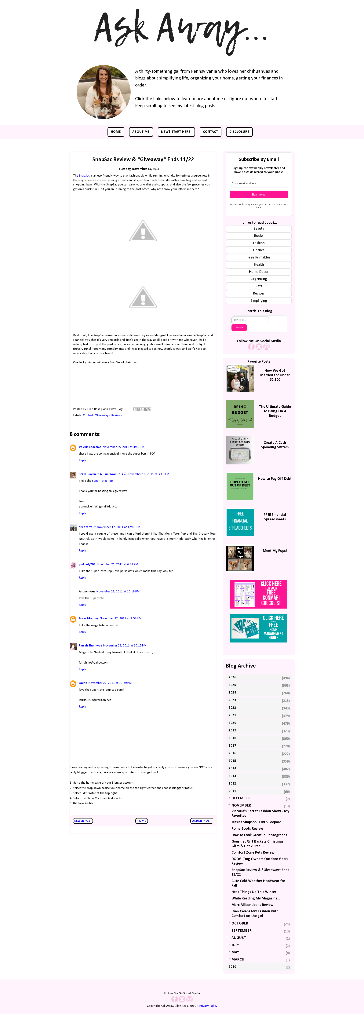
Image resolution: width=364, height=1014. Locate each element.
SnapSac (84, 175)
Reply (82, 460)
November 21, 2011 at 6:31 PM (117, 564)
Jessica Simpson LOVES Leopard (256, 822)
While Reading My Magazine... (255, 898)
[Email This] (135, 409)
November (241, 805)
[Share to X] (142, 409)
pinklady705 (87, 564)
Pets (258, 286)
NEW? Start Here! (176, 132)
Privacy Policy (208, 1006)
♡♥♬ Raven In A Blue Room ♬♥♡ (102, 474)
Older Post (202, 820)
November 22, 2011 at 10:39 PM (110, 683)
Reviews (116, 415)
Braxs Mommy (89, 618)
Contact (210, 132)
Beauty (258, 229)
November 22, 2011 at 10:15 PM (125, 645)
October (239, 923)
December (240, 798)
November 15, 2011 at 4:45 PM (123, 447)
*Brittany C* (87, 527)
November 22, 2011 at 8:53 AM (121, 618)
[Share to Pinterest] (149, 409)
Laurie (83, 683)
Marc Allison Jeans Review (252, 905)
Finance (259, 250)
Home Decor (259, 272)
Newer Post (83, 820)
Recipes (259, 293)
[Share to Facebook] (145, 409)
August (238, 938)
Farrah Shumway (90, 645)
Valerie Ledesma (90, 447)
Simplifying (259, 301)
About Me (141, 132)
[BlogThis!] (138, 409)
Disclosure (239, 132)
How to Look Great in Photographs (259, 835)
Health (259, 265)
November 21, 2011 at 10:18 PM (118, 591)
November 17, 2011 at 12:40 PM (118, 527)
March (237, 959)
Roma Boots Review (247, 829)
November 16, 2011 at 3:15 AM (148, 474)
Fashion (259, 243)
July (235, 945)
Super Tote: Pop (102, 480)
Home (116, 132)
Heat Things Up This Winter (253, 892)
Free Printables (258, 257)
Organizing (259, 279)
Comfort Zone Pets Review (252, 853)
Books (259, 236)
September (241, 931)
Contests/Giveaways (96, 415)
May (235, 952)
